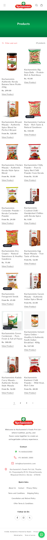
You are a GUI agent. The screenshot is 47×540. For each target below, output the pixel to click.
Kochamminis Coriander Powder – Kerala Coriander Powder (11, 212)
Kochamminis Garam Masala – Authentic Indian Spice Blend (34, 296)
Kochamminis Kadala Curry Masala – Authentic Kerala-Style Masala (12, 381)
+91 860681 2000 (25, 457)
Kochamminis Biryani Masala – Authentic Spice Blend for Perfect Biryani (12, 126)
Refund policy (18, 535)
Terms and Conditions (16, 493)
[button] (4, 5)
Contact (21, 488)
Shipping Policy (33, 493)
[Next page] (32, 403)
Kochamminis (14, 531)
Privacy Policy (32, 488)
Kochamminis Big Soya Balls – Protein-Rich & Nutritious (34, 72)
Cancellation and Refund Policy (23, 498)
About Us (12, 488)
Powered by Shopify (25, 531)
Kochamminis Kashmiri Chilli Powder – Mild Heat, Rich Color (34, 381)
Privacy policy (38, 531)
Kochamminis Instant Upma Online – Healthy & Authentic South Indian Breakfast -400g (34, 337)
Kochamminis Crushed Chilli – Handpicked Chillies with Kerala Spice (33, 212)
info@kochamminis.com (25, 463)
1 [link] (14, 403)
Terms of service (30, 535)
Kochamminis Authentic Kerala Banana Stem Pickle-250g (12, 83)
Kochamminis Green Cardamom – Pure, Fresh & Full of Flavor (12, 336)
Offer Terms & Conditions (23, 503)
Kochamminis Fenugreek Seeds (10, 295)
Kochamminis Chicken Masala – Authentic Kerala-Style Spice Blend (12, 169)
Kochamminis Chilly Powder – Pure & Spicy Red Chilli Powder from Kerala (34, 169)
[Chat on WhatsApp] (41, 534)
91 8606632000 (25, 452)
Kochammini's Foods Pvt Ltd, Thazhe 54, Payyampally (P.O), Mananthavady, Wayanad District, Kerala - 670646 (25, 472)
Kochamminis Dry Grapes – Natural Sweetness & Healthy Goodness (12, 255)
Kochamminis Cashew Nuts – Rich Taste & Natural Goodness (34, 125)
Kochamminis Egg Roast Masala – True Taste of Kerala (34, 253)
